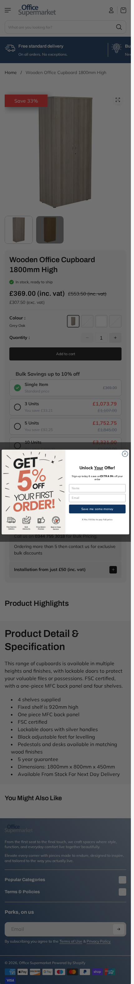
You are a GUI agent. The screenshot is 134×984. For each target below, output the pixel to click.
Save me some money (97, 509)
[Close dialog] (125, 454)
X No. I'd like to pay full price (97, 519)
